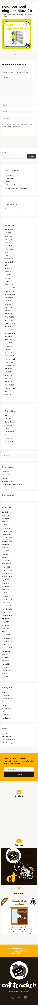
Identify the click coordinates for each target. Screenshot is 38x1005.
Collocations (9, 419)
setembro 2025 (10, 259)
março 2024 (8, 314)
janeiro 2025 (9, 284)
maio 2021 (8, 394)
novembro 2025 (10, 255)
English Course (10, 422)
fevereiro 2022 (9, 385)
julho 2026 (8, 233)
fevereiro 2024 (9, 317)
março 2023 (8, 352)
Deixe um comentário (9, 15)
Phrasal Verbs (9, 432)
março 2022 (8, 382)
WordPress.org (7, 743)
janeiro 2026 (9, 252)
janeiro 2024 (9, 320)
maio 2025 (8, 272)
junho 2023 (8, 343)
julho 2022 (8, 372)
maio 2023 (8, 346)
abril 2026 (8, 242)
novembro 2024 (10, 291)
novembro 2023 (10, 327)
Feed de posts (6, 736)
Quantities (8, 175)
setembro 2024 (10, 294)
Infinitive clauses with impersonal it (16, 188)
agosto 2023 (9, 336)
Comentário (6, 77)
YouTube (19, 845)
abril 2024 (8, 310)
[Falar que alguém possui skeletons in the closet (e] (19, 916)
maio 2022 (8, 378)
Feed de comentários (8, 740)
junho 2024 (8, 304)
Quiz (6, 435)
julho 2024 (8, 301)
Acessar (4, 733)
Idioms (7, 428)
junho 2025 (8, 268)
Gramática (8, 425)
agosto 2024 (9, 297)
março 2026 (8, 246)
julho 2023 (8, 339)
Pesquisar (5, 152)
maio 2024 (8, 307)
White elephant (10, 185)
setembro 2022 (10, 365)
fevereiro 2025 (9, 281)
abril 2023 (8, 349)
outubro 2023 (9, 330)
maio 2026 (8, 239)
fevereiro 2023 (9, 356)
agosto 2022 (9, 369)
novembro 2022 (10, 359)
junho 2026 (8, 236)
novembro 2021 (10, 388)
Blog (6, 415)
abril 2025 (8, 275)
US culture (8, 438)
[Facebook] (19, 792)
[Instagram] (19, 889)
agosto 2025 (9, 262)
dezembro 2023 (10, 323)
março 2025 (8, 278)
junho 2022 (8, 375)
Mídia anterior (19, 55)
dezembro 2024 (10, 288)
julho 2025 (8, 265)
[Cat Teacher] (3, 4)
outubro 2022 (9, 362)
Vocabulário (9, 441)
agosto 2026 (9, 230)
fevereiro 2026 (9, 249)
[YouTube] (19, 841)
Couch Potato (9, 178)
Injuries (7, 181)
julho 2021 (8, 391)
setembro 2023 (10, 333)
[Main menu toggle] (35, 4)
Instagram (19, 893)
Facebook (19, 796)
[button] (30, 4)
